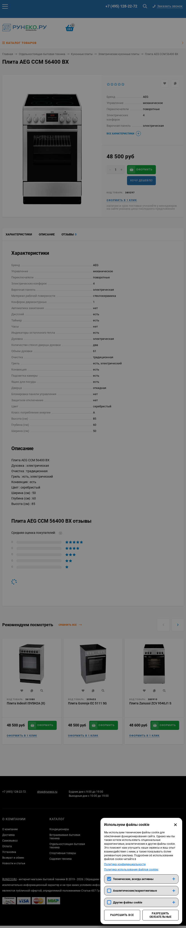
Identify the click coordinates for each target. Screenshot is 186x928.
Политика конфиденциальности (125, 864)
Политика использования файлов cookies (131, 869)
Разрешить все (122, 915)
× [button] (175, 825)
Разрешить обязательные (160, 915)
